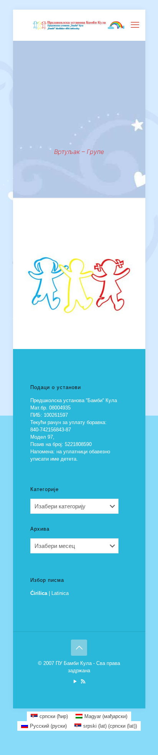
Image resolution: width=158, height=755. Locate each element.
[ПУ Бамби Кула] (79, 25)
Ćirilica (38, 593)
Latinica (60, 593)
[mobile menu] (135, 25)
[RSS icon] (83, 681)
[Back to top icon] (79, 648)
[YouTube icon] (75, 681)
